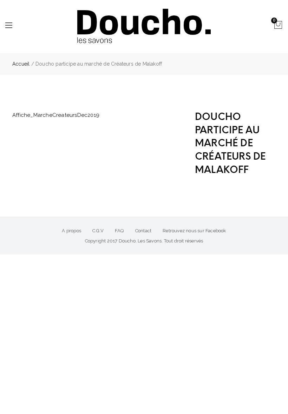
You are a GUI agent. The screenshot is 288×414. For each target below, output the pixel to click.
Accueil (21, 64)
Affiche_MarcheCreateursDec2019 (55, 115)
